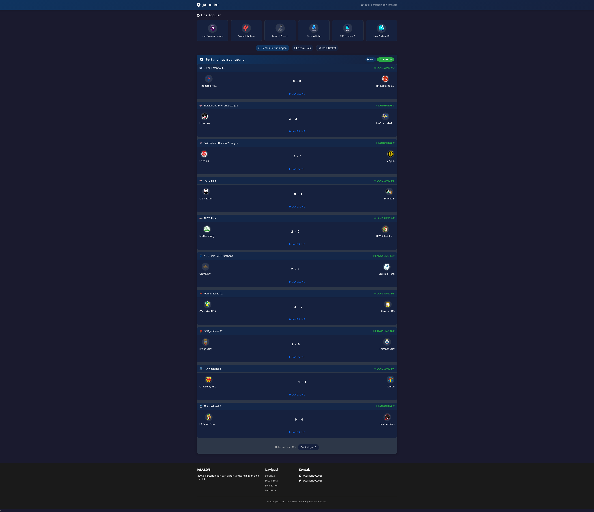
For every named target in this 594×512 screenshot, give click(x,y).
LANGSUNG (298, 93)
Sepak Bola (304, 48)
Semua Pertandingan (274, 48)
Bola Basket (329, 48)
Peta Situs (270, 490)
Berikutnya (307, 447)
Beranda (270, 475)
